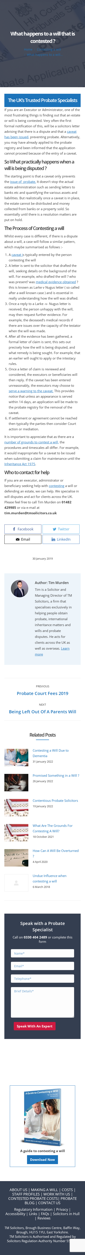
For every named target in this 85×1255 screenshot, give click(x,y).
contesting (56, 486)
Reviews (44, 1218)
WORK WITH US (56, 1194)
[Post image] (16, 757)
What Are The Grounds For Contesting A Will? (53, 828)
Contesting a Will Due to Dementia (51, 753)
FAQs (45, 1213)
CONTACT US (49, 1202)
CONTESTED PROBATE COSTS (33, 1198)
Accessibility (15, 1213)
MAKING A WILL (44, 1189)
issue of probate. (23, 181)
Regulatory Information (33, 1209)
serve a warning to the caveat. (31, 391)
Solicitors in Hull (66, 1213)
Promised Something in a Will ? (56, 775)
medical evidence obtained (56, 282)
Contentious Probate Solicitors (55, 800)
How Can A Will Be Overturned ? (56, 853)
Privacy (62, 1209)
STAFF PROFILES (26, 1194)
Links (33, 1213)
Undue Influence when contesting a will (49, 878)
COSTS (67, 1189)
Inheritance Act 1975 (19, 464)
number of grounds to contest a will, (31, 442)
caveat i (17, 254)
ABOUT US (18, 1189)
